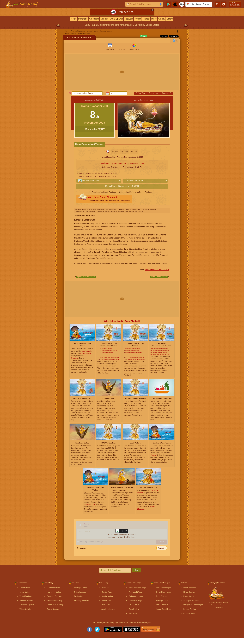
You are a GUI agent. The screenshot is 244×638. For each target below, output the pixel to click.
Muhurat (104, 19)
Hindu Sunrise (189, 592)
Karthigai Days (162, 600)
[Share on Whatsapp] (143, 36)
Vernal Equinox (26, 596)
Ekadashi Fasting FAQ (135, 180)
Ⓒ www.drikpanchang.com (218, 604)
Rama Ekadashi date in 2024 (157, 270)
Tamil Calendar (162, 596)
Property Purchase (81, 600)
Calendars (94, 19)
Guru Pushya (134, 609)
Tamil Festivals (162, 605)
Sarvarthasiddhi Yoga (137, 588)
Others (170, 19)
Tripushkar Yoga (135, 600)
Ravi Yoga (133, 613)
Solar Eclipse (25, 588)
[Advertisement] (122, 72)
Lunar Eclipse (25, 592)
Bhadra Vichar (107, 596)
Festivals (129, 19)
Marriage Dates (80, 588)
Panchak (104, 588)
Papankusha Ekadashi (86, 277)
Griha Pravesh (80, 592)
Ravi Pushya (134, 605)
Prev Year (140, 93)
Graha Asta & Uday (54, 600)
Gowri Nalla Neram (163, 592)
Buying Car (78, 596)
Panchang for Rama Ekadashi (104, 192)
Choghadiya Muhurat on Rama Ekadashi (135, 192)
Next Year (166, 93)
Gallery (161, 19)
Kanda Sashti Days (163, 609)
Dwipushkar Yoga (136, 596)
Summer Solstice (26, 600)
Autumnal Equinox (27, 605)
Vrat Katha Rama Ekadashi (109, 198)
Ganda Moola (106, 592)
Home (73, 19)
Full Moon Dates (53, 588)
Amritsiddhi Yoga (135, 592)
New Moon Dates (54, 592)
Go (136, 570)
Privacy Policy (219, 607)
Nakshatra (105, 605)
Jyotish (138, 19)
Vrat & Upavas (116, 19)
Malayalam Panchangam (193, 605)
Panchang (83, 19)
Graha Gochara (53, 609)
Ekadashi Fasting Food (90, 180)
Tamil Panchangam (164, 588)
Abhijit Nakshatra (108, 609)
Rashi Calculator (190, 596)
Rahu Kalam (106, 600)
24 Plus (134, 151)
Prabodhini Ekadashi (159, 277)
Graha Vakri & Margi (55, 605)
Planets (146, 19)
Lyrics (154, 19)
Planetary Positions (54, 596)
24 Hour (124, 151)
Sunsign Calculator (191, 600)
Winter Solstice (26, 609)
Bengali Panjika (189, 609)
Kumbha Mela (189, 613)
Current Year (153, 93)
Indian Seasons (189, 588)
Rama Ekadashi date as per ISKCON (122, 186)
